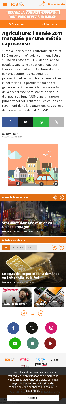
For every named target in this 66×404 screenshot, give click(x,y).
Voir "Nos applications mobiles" (26, 297)
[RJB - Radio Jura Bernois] (10, 359)
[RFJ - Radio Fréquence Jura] (40, 359)
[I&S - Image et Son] (25, 366)
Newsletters (15, 343)
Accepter (33, 397)
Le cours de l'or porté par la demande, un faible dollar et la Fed (31, 275)
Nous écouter (58, 4)
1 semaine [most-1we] (18, 247)
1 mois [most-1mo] (31, 247)
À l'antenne (50, 24)
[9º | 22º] (42, 0)
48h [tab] (5, 247)
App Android (50, 343)
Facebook (13, 328)
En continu (17, 24)
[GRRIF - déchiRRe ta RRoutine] (55, 359)
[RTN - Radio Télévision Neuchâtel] (25, 359)
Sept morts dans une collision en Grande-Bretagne (27, 225)
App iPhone (33, 343)
